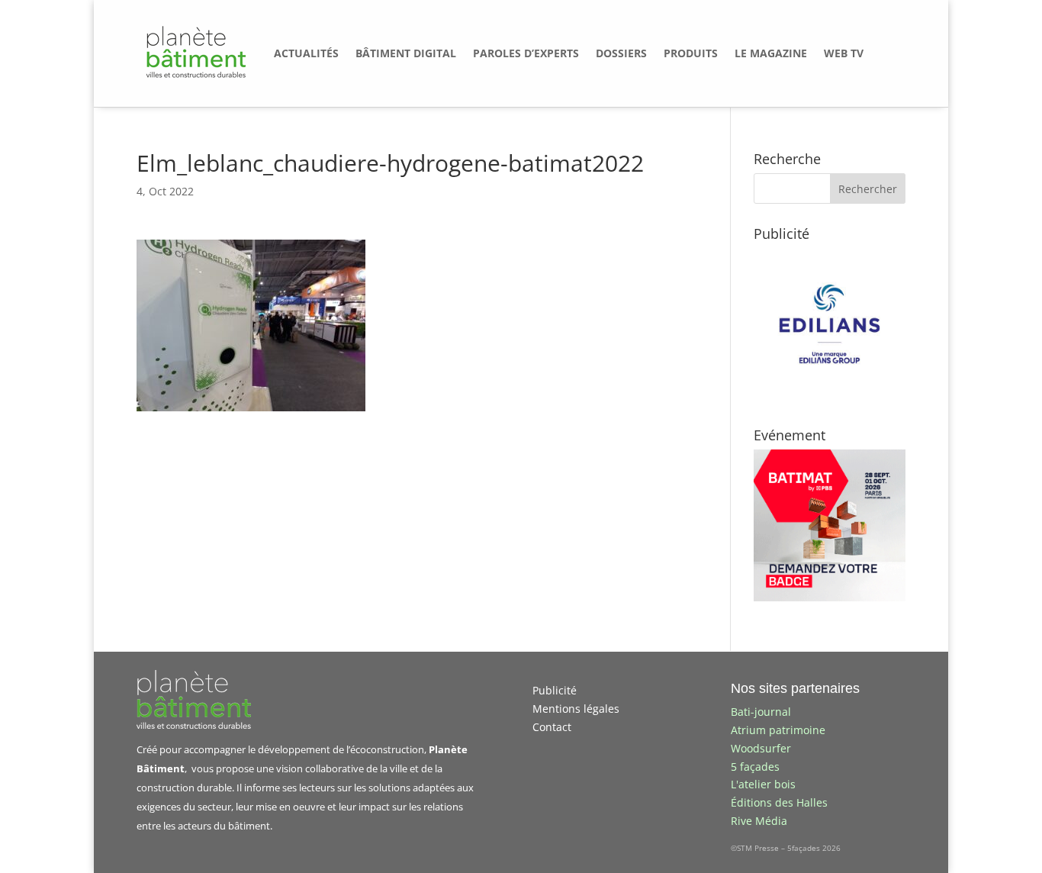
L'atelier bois (763, 784)
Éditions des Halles (779, 802)
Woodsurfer (761, 748)
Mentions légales (575, 708)
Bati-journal (761, 711)
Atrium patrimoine (778, 730)
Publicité (554, 690)
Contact (551, 727)
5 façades (755, 766)
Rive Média (759, 820)
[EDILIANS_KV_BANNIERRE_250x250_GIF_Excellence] (829, 395)
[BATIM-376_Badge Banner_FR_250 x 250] (829, 597)
